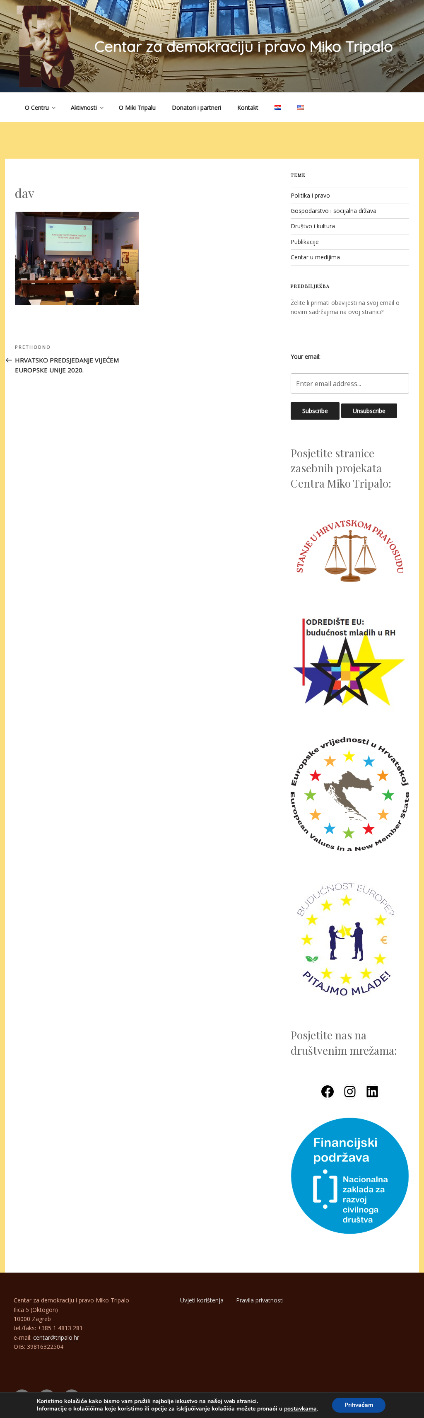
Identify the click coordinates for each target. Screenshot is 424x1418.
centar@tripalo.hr (56, 1337)
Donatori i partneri (196, 107)
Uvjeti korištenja (202, 1300)
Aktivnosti (84, 107)
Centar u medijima (315, 257)
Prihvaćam (358, 1405)
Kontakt (247, 107)
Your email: (305, 356)
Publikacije (305, 242)
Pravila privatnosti (260, 1300)
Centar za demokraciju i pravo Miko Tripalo (243, 46)
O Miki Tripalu (137, 107)
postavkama (300, 1409)
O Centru (37, 107)
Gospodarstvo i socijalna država (333, 211)
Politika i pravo (310, 195)
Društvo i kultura (313, 226)
